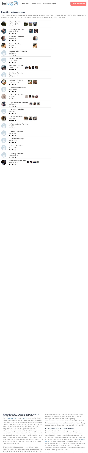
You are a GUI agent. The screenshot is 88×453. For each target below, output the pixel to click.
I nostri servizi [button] (25, 3)
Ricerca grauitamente (78, 3)
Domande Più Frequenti (49, 3)
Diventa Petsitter (36, 3)
